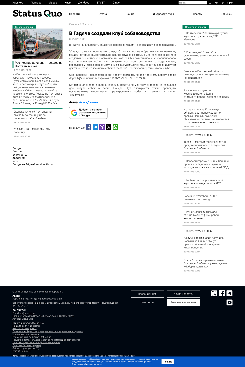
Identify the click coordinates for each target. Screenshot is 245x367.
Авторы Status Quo (22, 318)
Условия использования (25, 334)
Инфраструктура (163, 14)
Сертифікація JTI (21, 351)
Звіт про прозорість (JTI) (25, 348)
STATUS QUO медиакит (24, 328)
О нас (116, 2)
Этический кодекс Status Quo (28, 323)
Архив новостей (183, 293)
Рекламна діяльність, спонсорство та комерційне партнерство (46, 339)
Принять (167, 361)
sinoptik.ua (46, 164)
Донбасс (83, 2)
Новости (74, 14)
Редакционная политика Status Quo (31, 337)
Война (130, 14)
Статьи (103, 14)
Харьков (17, 2)
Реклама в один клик (183, 302)
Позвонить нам (147, 293)
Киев (68, 2)
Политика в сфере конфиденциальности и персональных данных (47, 331)
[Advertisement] (122, 143)
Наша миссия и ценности (26, 325)
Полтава (36, 2)
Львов (53, 2)
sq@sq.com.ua (27, 313)
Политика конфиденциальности (87, 364)
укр (224, 2)
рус (231, 2)
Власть (197, 14)
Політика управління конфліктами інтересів (36, 342)
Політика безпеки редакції (26, 345)
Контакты (18, 309)
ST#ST (101, 2)
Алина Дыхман (88, 102)
